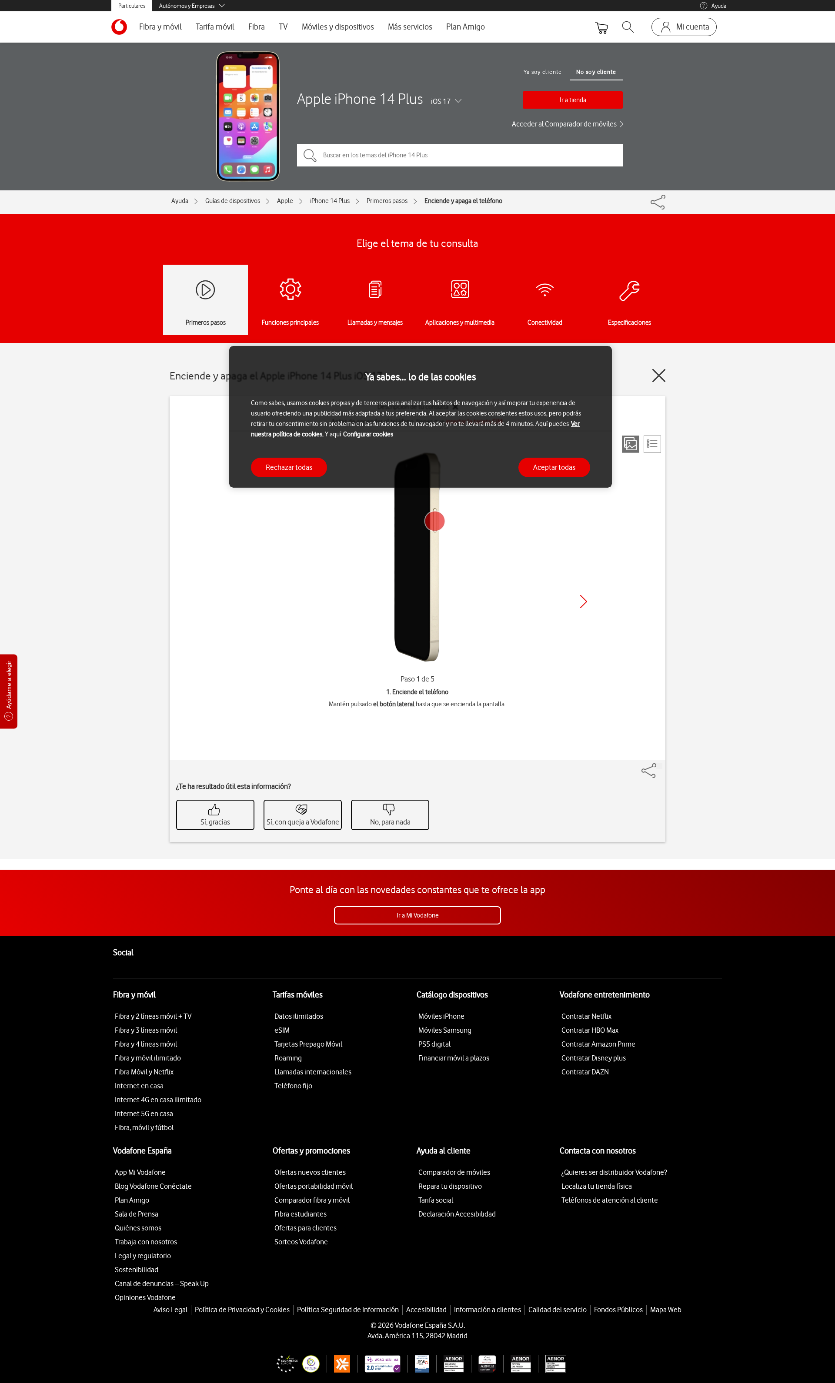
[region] (420, 417)
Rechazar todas (289, 466)
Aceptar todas (554, 466)
